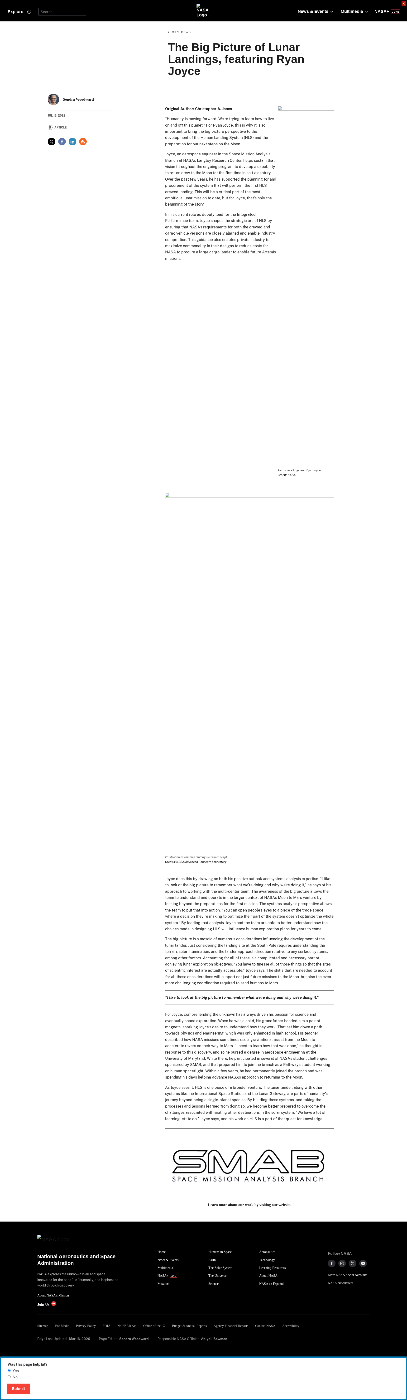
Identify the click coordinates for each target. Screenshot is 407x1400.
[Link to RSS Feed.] (83, 141)
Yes (16, 1371)
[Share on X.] (51, 141)
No (15, 1377)
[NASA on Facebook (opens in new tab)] (331, 1263)
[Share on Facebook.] (62, 141)
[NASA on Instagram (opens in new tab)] (342, 1263)
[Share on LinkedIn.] (72, 141)
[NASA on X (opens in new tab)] (352, 1263)
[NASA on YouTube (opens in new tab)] (363, 1263)
